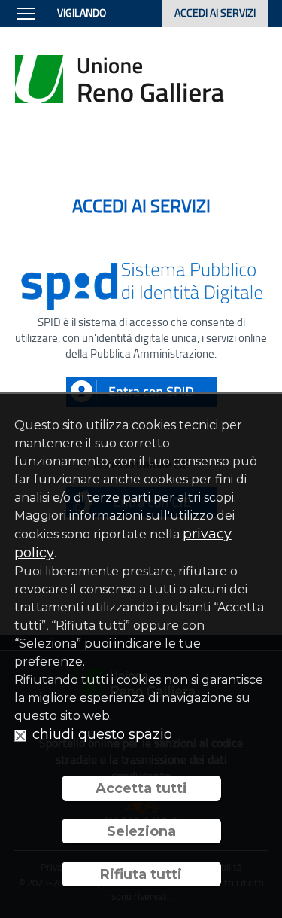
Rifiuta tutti (141, 874)
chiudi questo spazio (102, 734)
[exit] (20, 735)
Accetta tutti (141, 788)
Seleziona (141, 831)
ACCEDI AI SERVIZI (215, 12)
